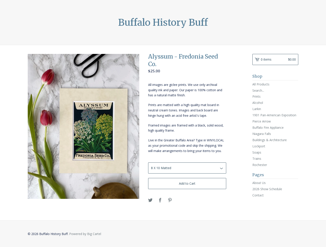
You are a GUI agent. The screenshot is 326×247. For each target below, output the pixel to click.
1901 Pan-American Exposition (274, 115)
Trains (256, 158)
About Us (259, 183)
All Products (260, 84)
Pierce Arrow (261, 121)
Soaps (256, 152)
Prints (256, 96)
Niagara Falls (261, 134)
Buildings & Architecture (269, 140)
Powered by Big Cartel (85, 234)
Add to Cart (187, 183)
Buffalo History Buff (163, 22)
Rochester (259, 165)
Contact (258, 195)
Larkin (256, 109)
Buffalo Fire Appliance (268, 127)
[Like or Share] (160, 200)
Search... (258, 90)
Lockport (258, 146)
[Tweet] (150, 200)
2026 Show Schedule (267, 189)
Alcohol (257, 103)
